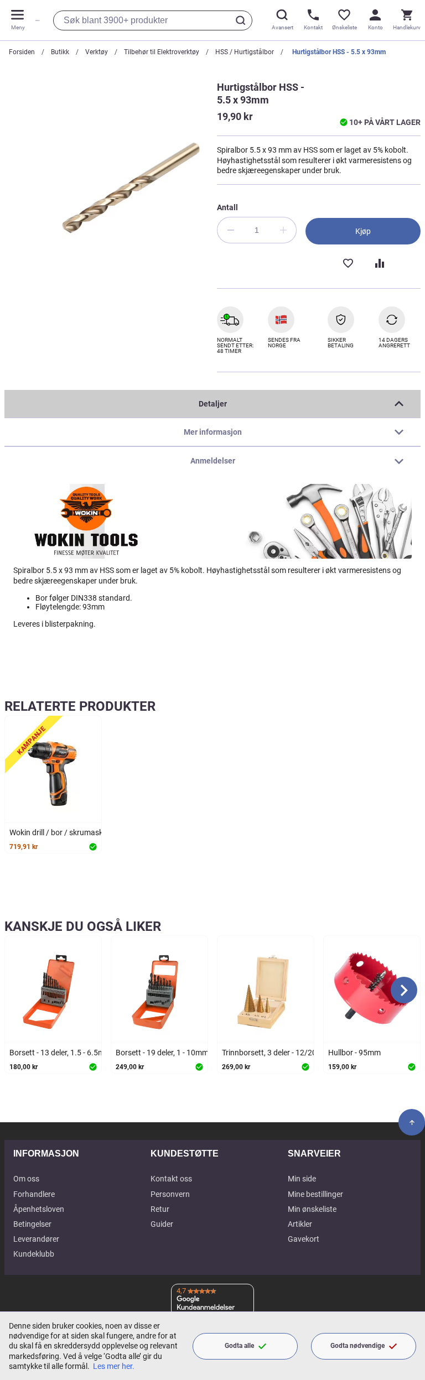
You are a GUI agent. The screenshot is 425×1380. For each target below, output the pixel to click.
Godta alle (239, 1346)
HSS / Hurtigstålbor (244, 52)
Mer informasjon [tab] (213, 432)
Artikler (300, 1224)
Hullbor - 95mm (354, 1052)
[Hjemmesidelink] (35, 20)
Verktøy (96, 52)
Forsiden (22, 52)
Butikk (60, 52)
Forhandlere (34, 1194)
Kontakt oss (171, 1178)
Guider (162, 1224)
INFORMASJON (46, 1153)
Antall (227, 207)
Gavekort (303, 1239)
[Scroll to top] (411, 1122)
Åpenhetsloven (38, 1209)
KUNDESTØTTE (185, 1153)
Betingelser (32, 1224)
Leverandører (36, 1239)
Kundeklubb (33, 1253)
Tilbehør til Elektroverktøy (161, 52)
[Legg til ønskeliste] (347, 262)
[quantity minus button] (230, 230)
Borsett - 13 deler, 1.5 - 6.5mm (60, 1052)
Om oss (26, 1178)
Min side (302, 1178)
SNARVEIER (314, 1153)
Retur (160, 1209)
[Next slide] (404, 990)
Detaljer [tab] (213, 403)
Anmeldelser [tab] (212, 460)
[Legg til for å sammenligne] (378, 262)
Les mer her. (113, 1366)
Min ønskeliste (312, 1209)
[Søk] (242, 20)
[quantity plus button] (283, 230)
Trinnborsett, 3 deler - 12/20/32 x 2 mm (288, 1052)
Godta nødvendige (357, 1346)
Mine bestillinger (315, 1194)
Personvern (170, 1194)
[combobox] (152, 20)
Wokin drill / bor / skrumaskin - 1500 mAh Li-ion (89, 832)
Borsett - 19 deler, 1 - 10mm (162, 1052)
